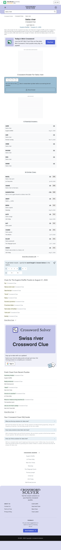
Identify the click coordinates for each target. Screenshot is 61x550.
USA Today (30, 479)
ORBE (7, 144)
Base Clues (35, 509)
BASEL (8, 177)
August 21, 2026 (36, 27)
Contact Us (7, 506)
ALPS (7, 214)
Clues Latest (35, 512)
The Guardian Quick (9, 402)
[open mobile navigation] (5, 7)
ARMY (7, 199)
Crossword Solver (8, 16)
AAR (7, 135)
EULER (8, 239)
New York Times (8, 390)
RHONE (8, 150)
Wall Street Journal (9, 384)
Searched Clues (36, 506)
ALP (7, 223)
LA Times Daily (8, 396)
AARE (7, 126)
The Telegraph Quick (30, 469)
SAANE (8, 185)
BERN (7, 205)
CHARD (8, 230)
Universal (30, 476)
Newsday (30, 466)
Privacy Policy (8, 512)
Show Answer (31, 90)
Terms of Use (8, 509)
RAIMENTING (10, 192)
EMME (8, 164)
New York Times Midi (9, 408)
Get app (57, 2)
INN (7, 157)
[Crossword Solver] (30, 7)
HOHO (8, 248)
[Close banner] (1, 2)
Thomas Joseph (30, 472)
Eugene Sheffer (24, 27)
